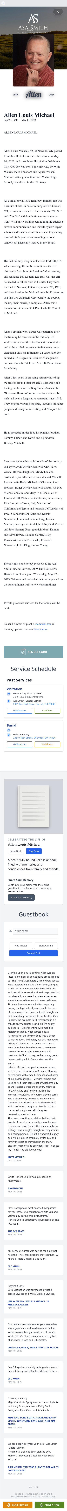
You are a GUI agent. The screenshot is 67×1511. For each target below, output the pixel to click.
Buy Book (34, 851)
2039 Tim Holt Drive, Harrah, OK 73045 (34, 704)
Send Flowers (47, 744)
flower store (40, 629)
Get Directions (19, 710)
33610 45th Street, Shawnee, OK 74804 (34, 737)
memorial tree (43, 624)
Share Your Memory (21, 897)
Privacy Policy (24, 1496)
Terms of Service (42, 1496)
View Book (16, 851)
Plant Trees (47, 710)
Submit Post (33, 953)
